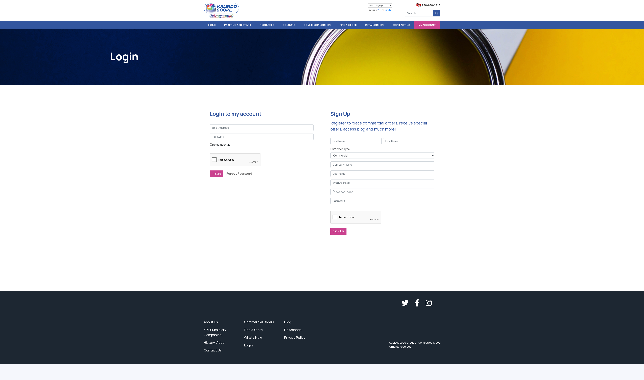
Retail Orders (374, 25)
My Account (427, 25)
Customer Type (340, 149)
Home (212, 25)
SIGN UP (338, 231)
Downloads (292, 329)
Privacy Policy (294, 337)
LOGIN (216, 174)
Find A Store (348, 25)
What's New (253, 337)
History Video (214, 342)
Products (267, 25)
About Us (211, 322)
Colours (289, 25)
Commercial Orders (317, 25)
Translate (388, 10)
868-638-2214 (431, 5)
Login (248, 345)
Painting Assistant (237, 25)
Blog (287, 322)
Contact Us (401, 25)
